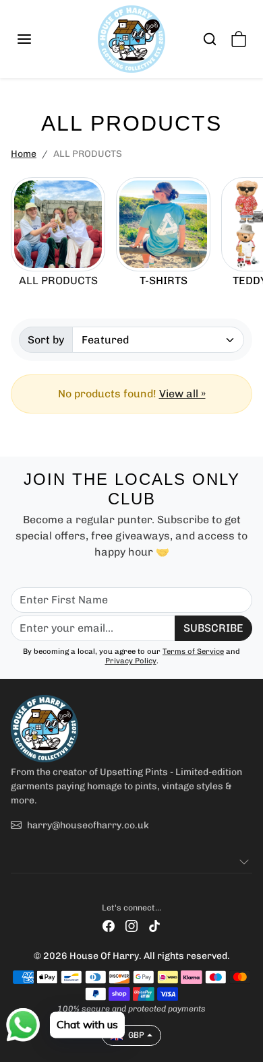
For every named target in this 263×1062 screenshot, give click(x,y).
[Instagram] (131, 925)
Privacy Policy (130, 660)
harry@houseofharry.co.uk (88, 825)
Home (23, 154)
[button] (37, 39)
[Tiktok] (154, 925)
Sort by (46, 339)
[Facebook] (108, 925)
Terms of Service (193, 651)
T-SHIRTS (163, 280)
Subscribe (213, 628)
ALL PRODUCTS (58, 280)
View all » (182, 393)
